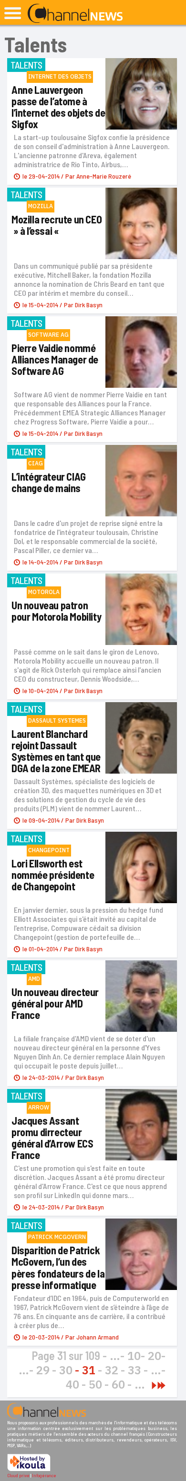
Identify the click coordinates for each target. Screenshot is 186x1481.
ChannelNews (75, 14)
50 (95, 1384)
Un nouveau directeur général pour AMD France (55, 1003)
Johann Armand (97, 1337)
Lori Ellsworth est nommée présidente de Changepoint (52, 874)
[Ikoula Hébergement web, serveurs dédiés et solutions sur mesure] (29, 1469)
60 (118, 1384)
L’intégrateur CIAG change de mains (48, 482)
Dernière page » (161, 1385)
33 (134, 1370)
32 (111, 1370)
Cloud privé (18, 1475)
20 (154, 1355)
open (12, 13)
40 (72, 1384)
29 (43, 1370)
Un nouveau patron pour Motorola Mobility (56, 611)
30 (65, 1370)
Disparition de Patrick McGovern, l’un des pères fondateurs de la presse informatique (57, 1267)
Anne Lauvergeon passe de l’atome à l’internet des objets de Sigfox (58, 106)
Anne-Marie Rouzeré (103, 176)
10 (134, 1355)
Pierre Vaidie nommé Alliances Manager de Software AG (54, 359)
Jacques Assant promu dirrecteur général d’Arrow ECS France (52, 1137)
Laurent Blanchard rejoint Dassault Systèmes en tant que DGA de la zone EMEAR (56, 750)
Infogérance (44, 1475)
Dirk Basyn (89, 305)
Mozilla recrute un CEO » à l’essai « (56, 225)
